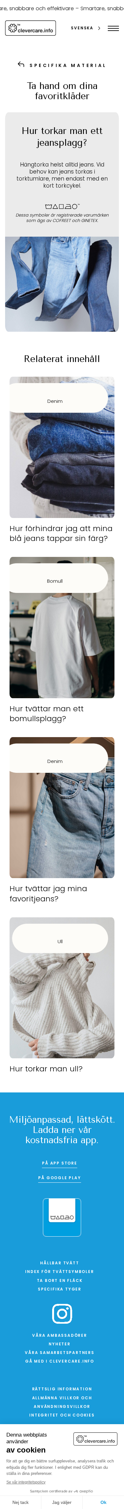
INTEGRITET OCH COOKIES (62, 1415)
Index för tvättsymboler (59, 1272)
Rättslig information (62, 1389)
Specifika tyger (59, 1289)
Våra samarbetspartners (59, 1353)
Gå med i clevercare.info (59, 1362)
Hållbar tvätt (59, 1263)
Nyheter (60, 1344)
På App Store (59, 1163)
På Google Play (59, 1178)
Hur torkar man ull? (46, 1069)
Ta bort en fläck (60, 1281)
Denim (55, 401)
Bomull (55, 581)
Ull (60, 942)
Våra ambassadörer (59, 1336)
